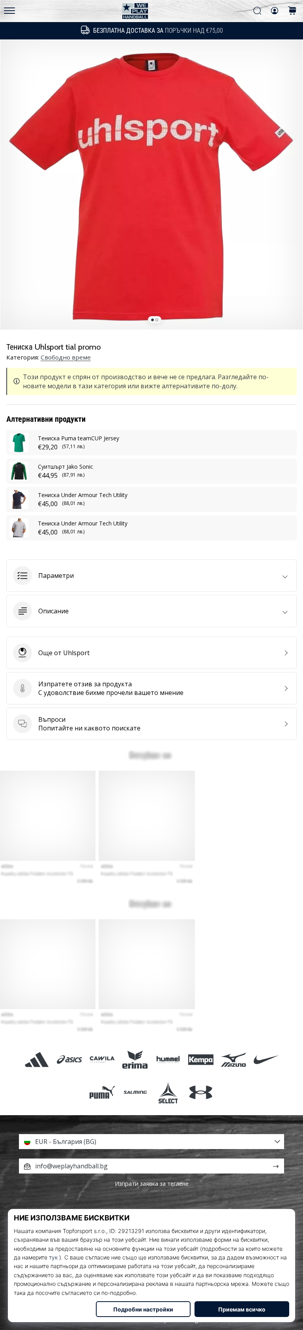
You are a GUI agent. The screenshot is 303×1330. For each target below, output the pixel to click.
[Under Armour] (200, 1092)
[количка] (292, 11)
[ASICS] (69, 1059)
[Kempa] (200, 1059)
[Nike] (266, 1059)
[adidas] (36, 1059)
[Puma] (102, 1092)
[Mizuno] (233, 1059)
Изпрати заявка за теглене (152, 1183)
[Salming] (135, 1092)
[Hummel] (168, 1059)
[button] (151, 575)
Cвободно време (66, 357)
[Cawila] (102, 1059)
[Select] (168, 1092)
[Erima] (135, 1059)
